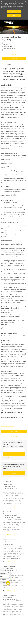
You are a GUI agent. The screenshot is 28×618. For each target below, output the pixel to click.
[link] (6, 457)
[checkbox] (14, 54)
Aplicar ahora (10, 506)
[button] (14, 58)
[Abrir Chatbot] (8, 583)
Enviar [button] (14, 453)
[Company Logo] (9, 22)
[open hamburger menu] (2, 23)
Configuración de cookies (6, 7)
